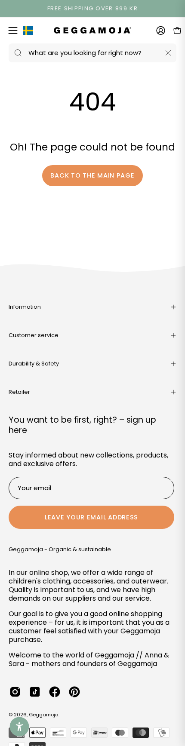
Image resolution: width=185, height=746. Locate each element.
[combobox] (92, 52)
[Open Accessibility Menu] (19, 727)
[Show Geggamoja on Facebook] (54, 691)
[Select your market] (28, 32)
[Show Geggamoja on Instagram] (15, 691)
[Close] (168, 53)
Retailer (19, 392)
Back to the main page (92, 175)
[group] (92, 8)
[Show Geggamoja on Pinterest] (74, 691)
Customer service (34, 335)
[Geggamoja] (92, 30)
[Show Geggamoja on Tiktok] (34, 691)
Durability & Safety (34, 363)
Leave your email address (91, 517)
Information (25, 306)
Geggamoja (44, 714)
